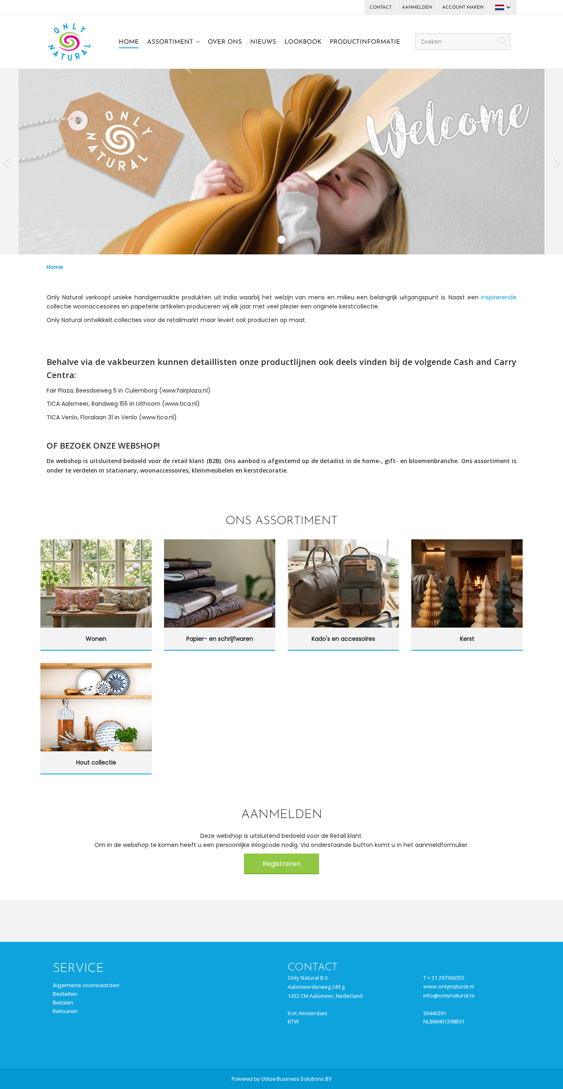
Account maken (462, 7)
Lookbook (302, 42)
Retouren (65, 1011)
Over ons (225, 42)
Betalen (63, 1003)
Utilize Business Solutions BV (296, 1078)
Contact (381, 7)
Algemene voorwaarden (86, 985)
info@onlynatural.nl (448, 996)
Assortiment (170, 42)
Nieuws (263, 42)
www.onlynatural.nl (448, 986)
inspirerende (498, 297)
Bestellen (65, 994)
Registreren (281, 863)
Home (129, 42)
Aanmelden (417, 7)
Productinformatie (365, 42)
